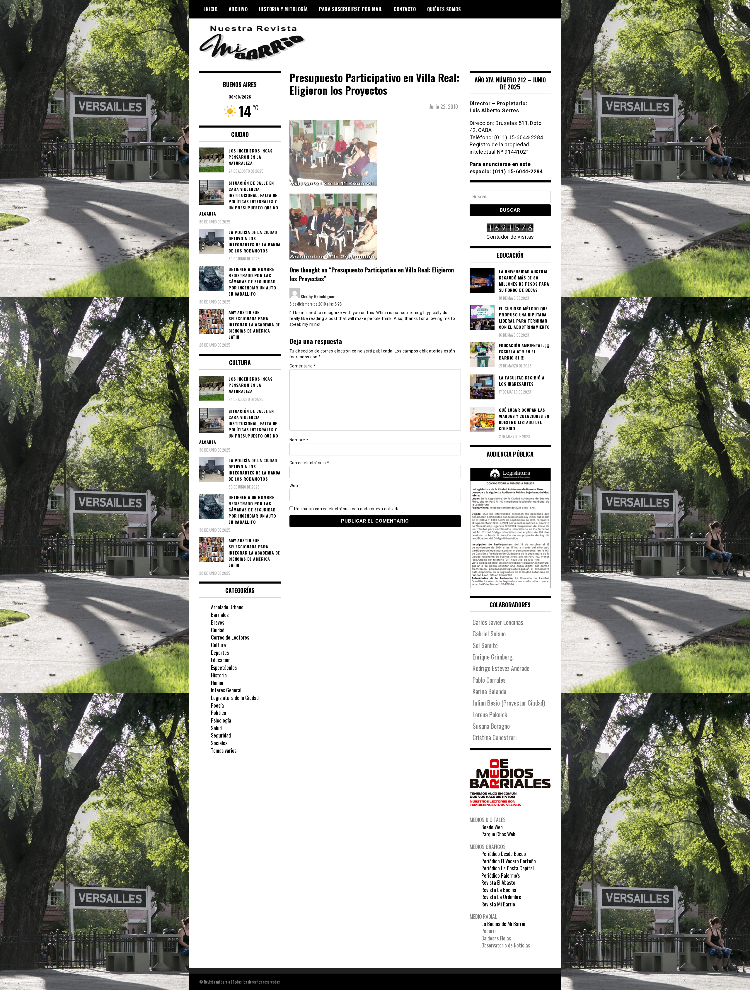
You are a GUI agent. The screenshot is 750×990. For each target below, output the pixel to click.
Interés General (226, 690)
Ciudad (217, 630)
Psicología (221, 720)
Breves (217, 622)
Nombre (298, 440)
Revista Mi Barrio (498, 904)
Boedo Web (492, 827)
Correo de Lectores (230, 637)
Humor (217, 682)
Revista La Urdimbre (501, 897)
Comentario (302, 366)
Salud (216, 728)
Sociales (219, 743)
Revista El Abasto (498, 882)
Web (293, 485)
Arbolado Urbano (227, 607)
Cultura (218, 645)
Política (218, 712)
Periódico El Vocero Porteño (508, 861)
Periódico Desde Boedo (503, 853)
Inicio (210, 9)
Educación (221, 660)
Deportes (220, 652)
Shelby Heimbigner (318, 296)
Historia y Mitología (283, 9)
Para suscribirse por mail (351, 9)
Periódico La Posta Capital (507, 868)
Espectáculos (224, 667)
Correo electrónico (309, 462)
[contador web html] (510, 228)
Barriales (220, 614)
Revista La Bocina (498, 890)
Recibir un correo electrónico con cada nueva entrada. (347, 508)
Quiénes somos (444, 9)
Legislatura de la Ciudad (235, 697)
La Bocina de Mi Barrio (503, 924)
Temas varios (223, 750)
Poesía (217, 705)
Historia (219, 675)
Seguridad (221, 735)
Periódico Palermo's (500, 875)
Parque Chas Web (498, 834)
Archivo (238, 9)
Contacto (405, 9)
